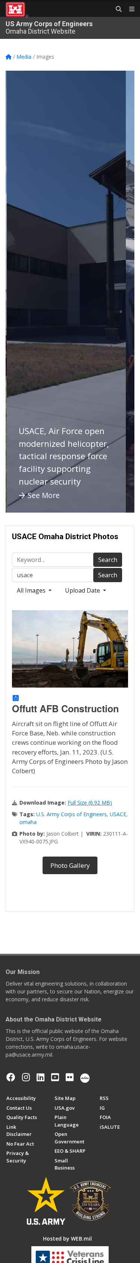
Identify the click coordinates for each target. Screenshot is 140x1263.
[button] (20, 292)
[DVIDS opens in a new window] (85, 1077)
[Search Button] (116, 9)
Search (107, 560)
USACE (118, 814)
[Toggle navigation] (128, 9)
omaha (28, 822)
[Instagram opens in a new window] (26, 1077)
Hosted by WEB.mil (67, 1238)
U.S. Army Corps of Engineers (71, 814)
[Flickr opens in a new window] (70, 1077)
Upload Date (83, 590)
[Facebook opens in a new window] (10, 1077)
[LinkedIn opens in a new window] (40, 1077)
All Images (32, 590)
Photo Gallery (70, 865)
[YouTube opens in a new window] (55, 1077)
